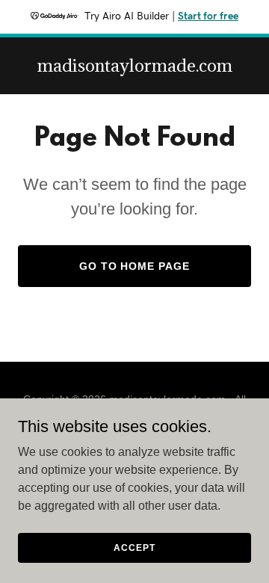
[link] (134, 67)
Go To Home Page (135, 266)
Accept (134, 547)
